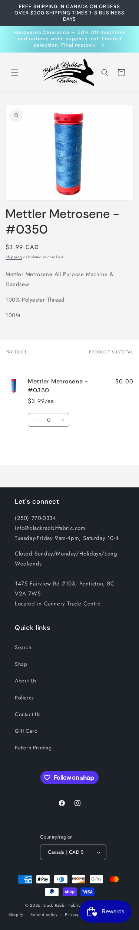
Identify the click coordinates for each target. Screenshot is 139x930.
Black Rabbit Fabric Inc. (66, 905)
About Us (26, 680)
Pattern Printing (33, 747)
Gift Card (26, 731)
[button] (15, 72)
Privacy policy (78, 914)
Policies (24, 697)
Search (23, 647)
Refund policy (43, 914)
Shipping (14, 257)
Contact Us (28, 714)
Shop (21, 664)
